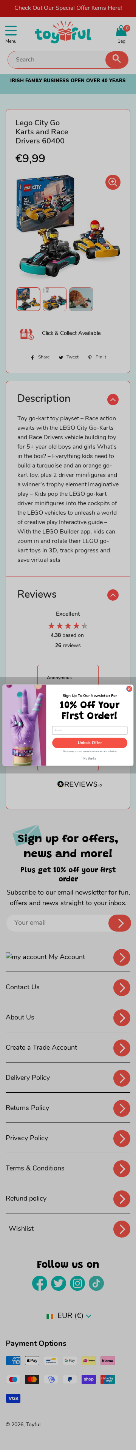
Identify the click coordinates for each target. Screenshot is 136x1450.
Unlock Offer (90, 743)
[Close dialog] (129, 689)
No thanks (89, 757)
